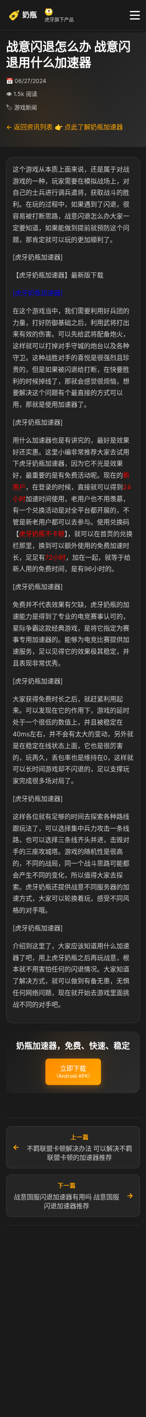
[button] (73, 1072)
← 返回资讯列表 (29, 127)
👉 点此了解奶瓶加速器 (89, 127)
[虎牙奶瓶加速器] (38, 293)
